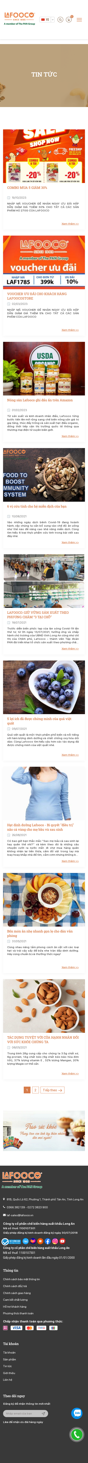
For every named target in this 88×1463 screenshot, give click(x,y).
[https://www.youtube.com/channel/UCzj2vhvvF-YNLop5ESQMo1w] (62, 1241)
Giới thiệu (9, 1373)
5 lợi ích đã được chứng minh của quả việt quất (39, 721)
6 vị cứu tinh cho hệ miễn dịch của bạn (37, 506)
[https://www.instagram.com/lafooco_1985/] (55, 1241)
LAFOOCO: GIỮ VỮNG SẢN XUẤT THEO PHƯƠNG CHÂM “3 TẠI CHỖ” (38, 614)
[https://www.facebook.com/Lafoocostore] (48, 1241)
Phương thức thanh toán (18, 1313)
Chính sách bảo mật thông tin (21, 1279)
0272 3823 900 (37, 1207)
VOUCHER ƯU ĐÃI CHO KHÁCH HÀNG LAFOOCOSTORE (37, 296)
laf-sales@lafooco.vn (20, 1215)
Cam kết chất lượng (15, 1299)
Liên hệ (7, 1379)
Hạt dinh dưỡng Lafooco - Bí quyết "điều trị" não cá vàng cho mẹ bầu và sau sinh (40, 827)
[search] (60, 19)
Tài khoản (9, 1352)
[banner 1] (44, 1131)
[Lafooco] (19, 19)
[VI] (42, 19)
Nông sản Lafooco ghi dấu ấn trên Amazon (40, 400)
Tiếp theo (50, 1090)
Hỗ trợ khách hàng (14, 1306)
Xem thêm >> (70, 223)
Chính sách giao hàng (17, 1293)
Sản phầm (9, 1359)
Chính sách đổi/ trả (15, 1286)
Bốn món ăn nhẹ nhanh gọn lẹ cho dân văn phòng (40, 933)
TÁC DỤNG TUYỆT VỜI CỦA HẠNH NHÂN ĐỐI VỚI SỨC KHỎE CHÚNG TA (43, 1039)
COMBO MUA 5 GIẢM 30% (27, 187)
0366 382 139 (16, 1207)
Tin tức (7, 1366)
